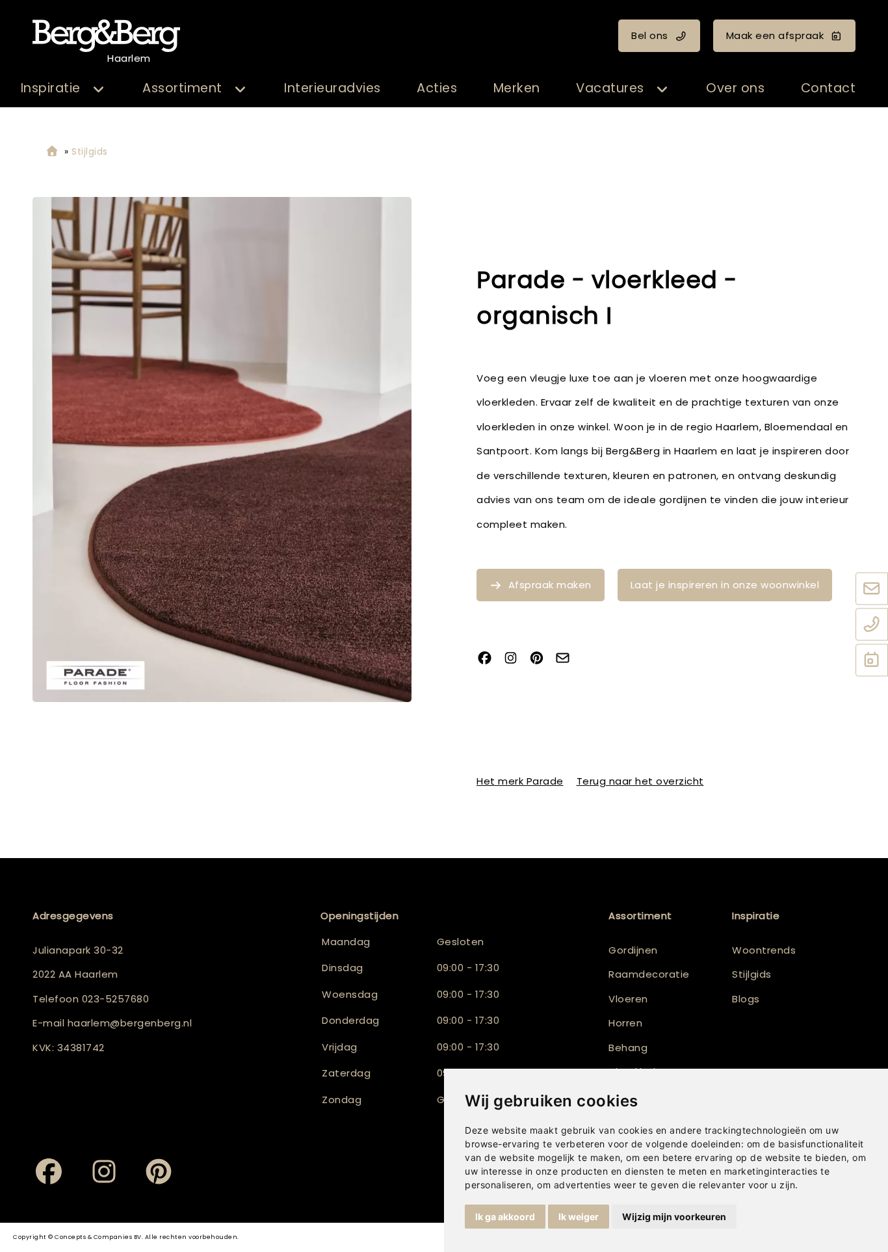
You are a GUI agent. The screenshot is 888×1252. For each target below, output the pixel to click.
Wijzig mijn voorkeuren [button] (674, 1216)
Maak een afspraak (775, 35)
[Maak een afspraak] (871, 661)
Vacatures (610, 88)
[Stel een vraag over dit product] (568, 659)
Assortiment (182, 88)
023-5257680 (116, 999)
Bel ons (649, 35)
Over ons (735, 88)
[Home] (52, 152)
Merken (516, 88)
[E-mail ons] (871, 589)
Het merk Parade (520, 781)
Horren (625, 1023)
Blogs (746, 999)
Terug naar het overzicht (640, 781)
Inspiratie (51, 88)
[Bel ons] (871, 625)
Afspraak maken (550, 585)
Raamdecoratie (649, 974)
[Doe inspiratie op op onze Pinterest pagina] (542, 659)
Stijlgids (752, 974)
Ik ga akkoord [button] (505, 1216)
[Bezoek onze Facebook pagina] (490, 659)
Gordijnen (633, 950)
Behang (627, 1047)
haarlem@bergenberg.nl (130, 1023)
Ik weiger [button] (578, 1216)
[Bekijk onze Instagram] (516, 659)
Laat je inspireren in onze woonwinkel (725, 585)
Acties (437, 88)
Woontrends (764, 950)
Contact (828, 88)
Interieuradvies (332, 88)
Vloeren (628, 999)
